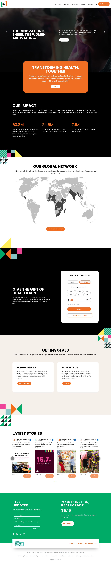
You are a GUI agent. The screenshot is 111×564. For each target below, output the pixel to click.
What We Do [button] (66, 4)
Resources (90, 4)
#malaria (20, 443)
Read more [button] (15, 448)
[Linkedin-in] (17, 534)
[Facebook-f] (13, 534)
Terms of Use (44, 556)
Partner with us (90, 543)
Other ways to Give (80, 315)
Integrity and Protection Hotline (85, 556)
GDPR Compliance (22, 556)
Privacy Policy (34, 556)
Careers (79, 543)
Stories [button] (83, 4)
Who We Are (58, 4)
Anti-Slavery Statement (66, 556)
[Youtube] (20, 534)
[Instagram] (24, 534)
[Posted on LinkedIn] (30, 440)
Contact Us (54, 556)
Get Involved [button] (75, 4)
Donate (71, 543)
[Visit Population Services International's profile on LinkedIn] (13, 440)
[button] (6, 32)
